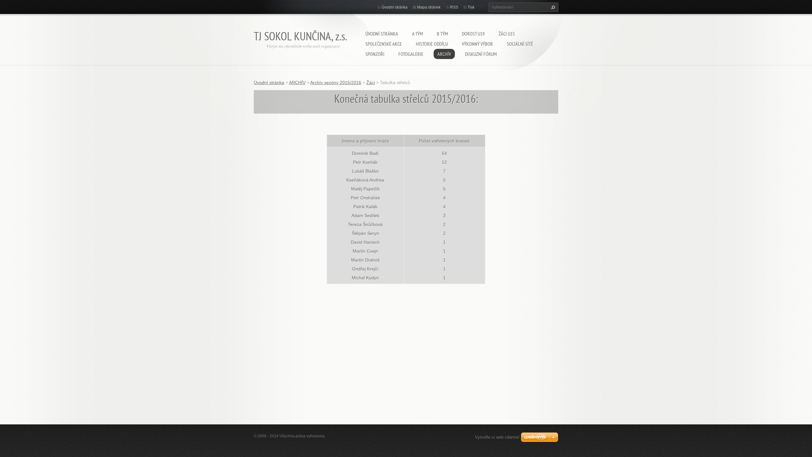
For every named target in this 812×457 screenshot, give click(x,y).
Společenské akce (383, 44)
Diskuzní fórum (481, 54)
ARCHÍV (444, 54)
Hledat (552, 7)
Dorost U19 (473, 33)
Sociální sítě (520, 44)
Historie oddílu (432, 44)
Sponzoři (374, 54)
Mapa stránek (429, 7)
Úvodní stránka (381, 33)
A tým (417, 33)
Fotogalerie (410, 54)
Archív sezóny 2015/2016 (335, 82)
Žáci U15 (507, 33)
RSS (454, 7)
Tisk (471, 7)
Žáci (370, 82)
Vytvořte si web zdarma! (497, 437)
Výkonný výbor (477, 44)
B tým (442, 33)
